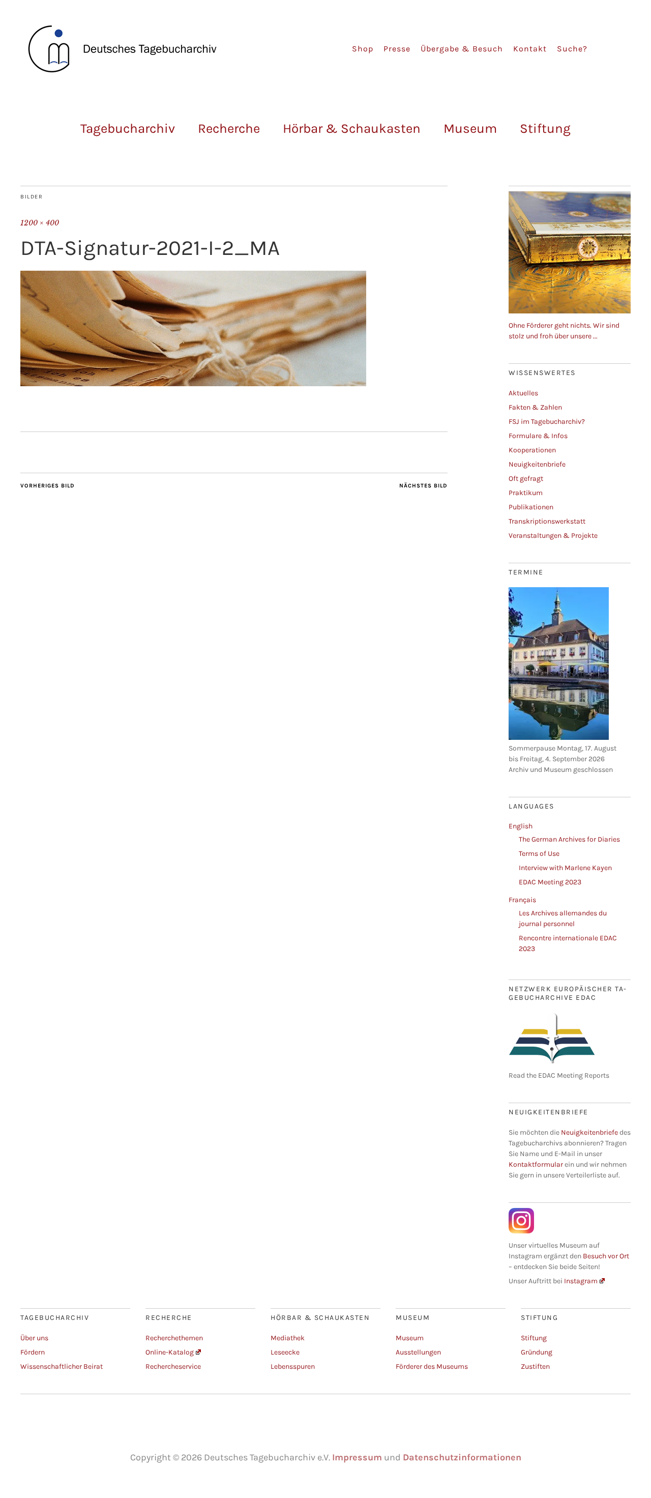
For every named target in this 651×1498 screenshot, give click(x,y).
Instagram (581, 1281)
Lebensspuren (293, 1366)
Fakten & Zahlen (535, 407)
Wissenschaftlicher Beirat (61, 1366)
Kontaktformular (536, 1164)
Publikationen (531, 507)
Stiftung (545, 128)
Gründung (536, 1352)
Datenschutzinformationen (462, 1457)
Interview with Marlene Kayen (565, 867)
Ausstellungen (418, 1352)
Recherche (229, 128)
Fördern (32, 1352)
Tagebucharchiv (127, 128)
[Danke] (570, 311)
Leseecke (285, 1352)
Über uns (34, 1338)
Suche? (572, 48)
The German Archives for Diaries (569, 839)
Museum (470, 128)
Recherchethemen (174, 1338)
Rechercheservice (173, 1366)
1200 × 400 (39, 222)
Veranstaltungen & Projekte (553, 535)
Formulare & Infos (538, 435)
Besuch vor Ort (606, 1256)
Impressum (357, 1457)
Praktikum (526, 492)
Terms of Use (539, 853)
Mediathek (288, 1338)
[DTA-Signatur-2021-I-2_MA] (193, 383)
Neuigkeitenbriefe (537, 464)
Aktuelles (523, 393)
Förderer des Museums (432, 1366)
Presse (396, 48)
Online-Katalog (169, 1352)
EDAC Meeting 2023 (550, 882)
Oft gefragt (526, 478)
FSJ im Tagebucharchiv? (547, 421)
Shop (362, 48)
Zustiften (535, 1366)
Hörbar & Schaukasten (352, 128)
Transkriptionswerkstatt (547, 521)
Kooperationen (532, 450)
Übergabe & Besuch (462, 48)
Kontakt (530, 48)
